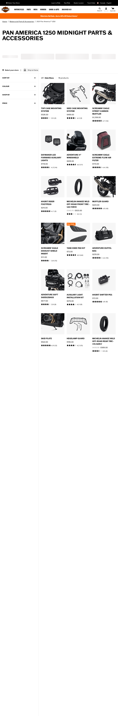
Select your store (12, 70)
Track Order (91, 3)
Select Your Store (14, 3)
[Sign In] (106, 9)
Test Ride (67, 3)
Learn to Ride (55, 3)
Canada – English (105, 3)
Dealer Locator (79, 3)
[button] (31, 70)
